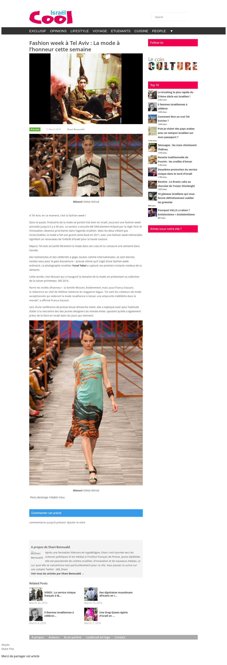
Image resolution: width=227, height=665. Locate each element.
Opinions (58, 31)
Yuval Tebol (79, 265)
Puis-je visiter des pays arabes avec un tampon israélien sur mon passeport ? (176, 133)
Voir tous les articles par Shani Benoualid (57, 573)
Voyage (100, 31)
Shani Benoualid (76, 129)
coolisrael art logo (98, 637)
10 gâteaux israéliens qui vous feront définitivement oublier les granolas (176, 198)
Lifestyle (80, 31)
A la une (35, 129)
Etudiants (121, 31)
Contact (156, 7)
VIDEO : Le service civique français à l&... (60, 594)
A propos (38, 637)
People (159, 31)
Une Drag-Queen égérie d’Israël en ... (113, 614)
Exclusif (37, 31)
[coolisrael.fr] (51, 17)
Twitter (165, 7)
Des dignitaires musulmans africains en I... (115, 594)
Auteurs (54, 637)
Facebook (174, 7)
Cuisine (141, 31)
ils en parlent (72, 637)
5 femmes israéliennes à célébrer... (59, 614)
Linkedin (184, 7)
